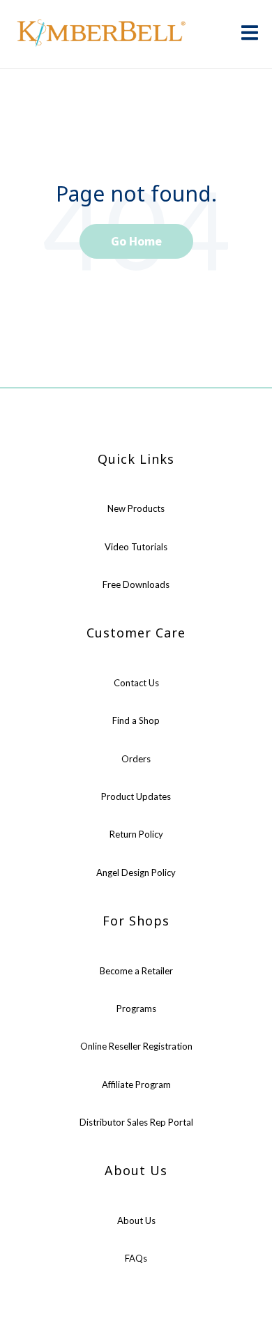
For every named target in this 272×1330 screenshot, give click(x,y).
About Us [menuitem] (136, 1220)
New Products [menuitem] (136, 508)
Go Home (136, 241)
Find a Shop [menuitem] (136, 720)
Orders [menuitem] (136, 758)
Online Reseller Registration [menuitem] (136, 1046)
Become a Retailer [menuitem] (136, 970)
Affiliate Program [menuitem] (136, 1084)
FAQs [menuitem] (136, 1258)
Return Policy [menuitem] (136, 834)
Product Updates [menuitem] (136, 796)
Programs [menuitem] (136, 1008)
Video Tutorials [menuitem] (136, 546)
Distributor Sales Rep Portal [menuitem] (136, 1122)
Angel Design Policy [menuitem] (136, 872)
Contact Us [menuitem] (136, 682)
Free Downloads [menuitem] (136, 584)
